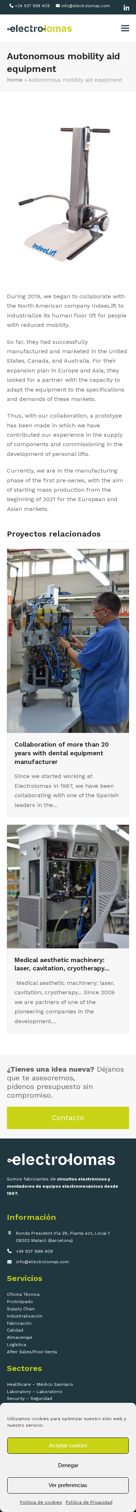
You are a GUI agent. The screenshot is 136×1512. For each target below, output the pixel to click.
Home (14, 80)
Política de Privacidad (89, 1502)
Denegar (68, 1465)
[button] (125, 28)
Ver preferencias (68, 1485)
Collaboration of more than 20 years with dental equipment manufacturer (62, 753)
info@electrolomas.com (85, 6)
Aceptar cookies (68, 1445)
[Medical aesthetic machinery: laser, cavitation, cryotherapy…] (68, 886)
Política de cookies (41, 1502)
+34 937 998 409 (32, 6)
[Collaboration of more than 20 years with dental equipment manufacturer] (68, 640)
